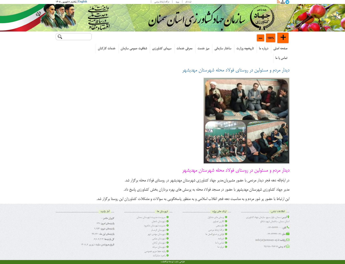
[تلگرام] (287, 3)
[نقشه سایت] (283, 3)
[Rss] (278, 3)
